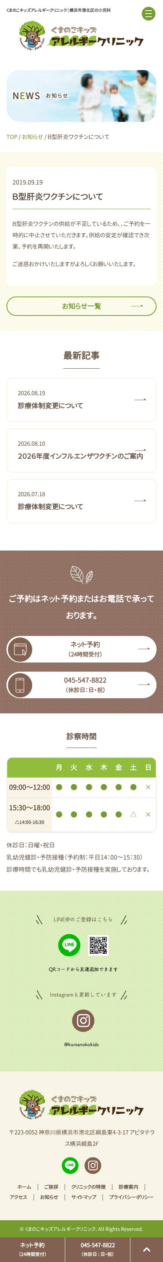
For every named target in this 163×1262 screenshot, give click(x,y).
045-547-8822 (98, 1249)
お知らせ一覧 (81, 306)
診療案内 (128, 1186)
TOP (11, 137)
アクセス (18, 1197)
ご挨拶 (51, 1186)
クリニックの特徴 (88, 1186)
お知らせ (32, 137)
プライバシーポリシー (131, 1197)
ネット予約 (33, 1249)
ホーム (24, 1186)
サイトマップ (83, 1197)
